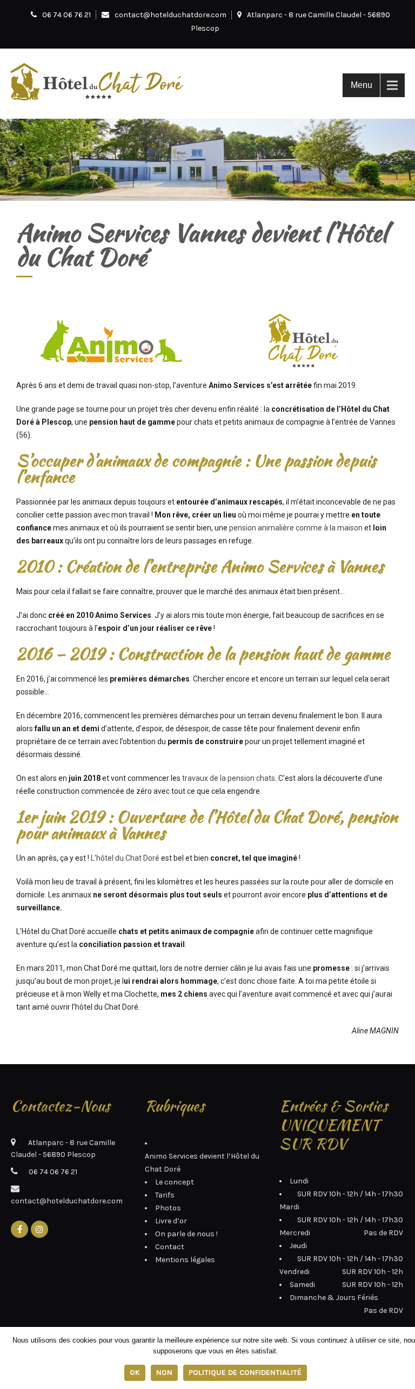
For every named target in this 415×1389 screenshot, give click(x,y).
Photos (168, 1208)
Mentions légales (185, 1259)
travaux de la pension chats (228, 778)
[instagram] (39, 1229)
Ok (135, 1372)
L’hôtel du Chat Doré (126, 858)
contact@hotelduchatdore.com (170, 14)
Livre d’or (171, 1220)
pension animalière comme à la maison (296, 527)
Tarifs (165, 1195)
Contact (169, 1246)
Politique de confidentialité (245, 1372)
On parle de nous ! (186, 1233)
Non (164, 1372)
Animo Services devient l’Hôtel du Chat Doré (202, 1163)
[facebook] (19, 1229)
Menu (361, 85)
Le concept (174, 1182)
